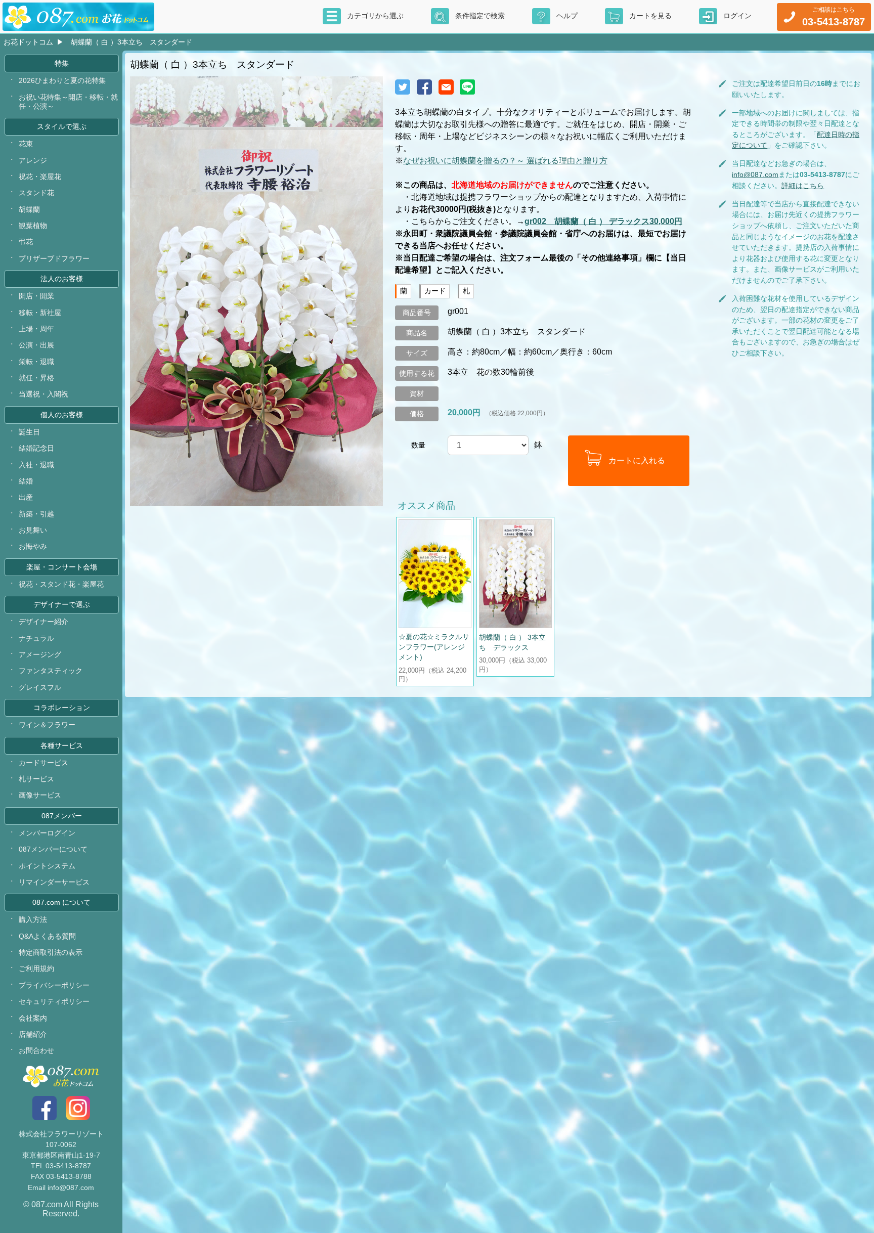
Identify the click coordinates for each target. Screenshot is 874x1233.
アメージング (40, 654)
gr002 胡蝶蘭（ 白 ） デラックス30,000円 (603, 221)
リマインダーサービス (54, 882)
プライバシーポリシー (54, 985)
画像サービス (40, 795)
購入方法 (33, 919)
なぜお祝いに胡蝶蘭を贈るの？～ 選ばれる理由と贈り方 (505, 160)
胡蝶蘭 (29, 209)
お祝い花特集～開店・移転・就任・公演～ (68, 101)
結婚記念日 (36, 448)
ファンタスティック (50, 671)
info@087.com (755, 174)
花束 (26, 144)
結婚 (26, 481)
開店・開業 (36, 296)
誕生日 (29, 432)
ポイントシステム (47, 866)
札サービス (36, 779)
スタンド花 (36, 193)
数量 (418, 445)
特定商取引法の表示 (50, 952)
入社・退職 (36, 465)
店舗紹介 (33, 1034)
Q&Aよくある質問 (47, 936)
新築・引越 (36, 514)
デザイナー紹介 (43, 622)
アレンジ (33, 160)
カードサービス (43, 763)
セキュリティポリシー (54, 1001)
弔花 (26, 242)
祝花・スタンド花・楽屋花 (61, 584)
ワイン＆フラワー (47, 725)
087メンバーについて (53, 849)
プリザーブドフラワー (54, 258)
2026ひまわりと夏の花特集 (62, 80)
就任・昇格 (36, 378)
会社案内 (33, 1018)
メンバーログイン (47, 833)
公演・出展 (36, 345)
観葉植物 (33, 226)
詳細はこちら (802, 186)
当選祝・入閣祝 (43, 394)
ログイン (737, 16)
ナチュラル (36, 638)
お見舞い (33, 530)
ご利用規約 (36, 968)
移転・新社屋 (40, 313)
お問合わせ (36, 1050)
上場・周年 (36, 329)
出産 (26, 497)
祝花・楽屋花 (40, 176)
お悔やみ (33, 546)
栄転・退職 (36, 362)
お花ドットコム (28, 42)
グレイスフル (40, 687)
